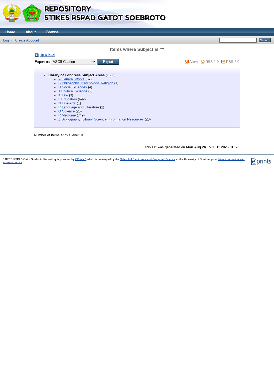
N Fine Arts (67, 103)
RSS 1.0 (212, 62)
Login (7, 40)
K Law (63, 95)
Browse (52, 32)
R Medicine (67, 115)
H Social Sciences (72, 87)
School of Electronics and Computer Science (147, 159)
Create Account (27, 40)
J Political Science (72, 91)
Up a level (47, 55)
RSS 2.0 (232, 62)
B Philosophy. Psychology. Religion (85, 83)
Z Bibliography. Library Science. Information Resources (101, 119)
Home (10, 32)
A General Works (71, 79)
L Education (67, 99)
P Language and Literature (78, 107)
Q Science (66, 111)
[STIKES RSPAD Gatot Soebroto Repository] (86, 27)
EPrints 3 (80, 159)
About (31, 32)
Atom (193, 62)
